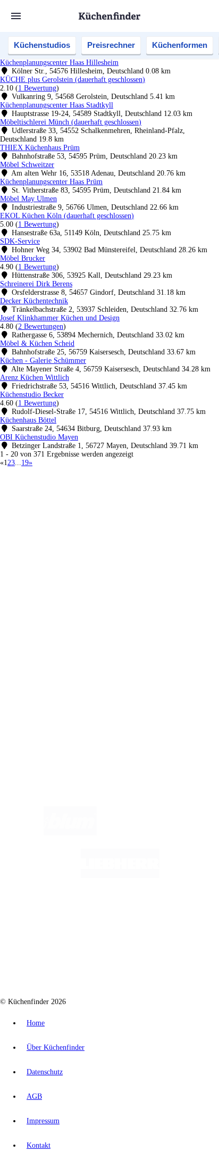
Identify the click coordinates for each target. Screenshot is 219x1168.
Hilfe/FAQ (37, 606)
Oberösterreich (183, 509)
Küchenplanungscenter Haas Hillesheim (59, 63)
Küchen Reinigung (49, 580)
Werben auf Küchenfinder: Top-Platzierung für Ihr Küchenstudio (119, 652)
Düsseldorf (52, 518)
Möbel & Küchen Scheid (37, 343)
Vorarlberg (148, 509)
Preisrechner (111, 44)
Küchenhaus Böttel (28, 420)
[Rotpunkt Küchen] (69, 961)
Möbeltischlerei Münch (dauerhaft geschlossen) (70, 122)
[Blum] (70, 833)
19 (25, 463)
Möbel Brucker (22, 258)
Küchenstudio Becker (32, 395)
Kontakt (38, 1145)
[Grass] (158, 833)
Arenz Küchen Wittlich (34, 378)
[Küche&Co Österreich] (147, 961)
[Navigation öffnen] (16, 16)
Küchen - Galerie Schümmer (43, 361)
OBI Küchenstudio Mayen (39, 437)
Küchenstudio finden (52, 492)
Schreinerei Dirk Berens (36, 284)
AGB (34, 1096)
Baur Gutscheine (74, 535)
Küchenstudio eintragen (56, 661)
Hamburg (93, 509)
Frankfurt (81, 518)
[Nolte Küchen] (173, 918)
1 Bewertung (37, 88)
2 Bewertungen (40, 326)
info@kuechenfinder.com (38, 706)
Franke (145, 518)
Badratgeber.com (46, 614)
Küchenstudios (42, 44)
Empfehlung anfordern (55, 500)
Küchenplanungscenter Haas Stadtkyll (56, 105)
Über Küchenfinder (50, 597)
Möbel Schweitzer (27, 165)
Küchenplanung (44, 572)
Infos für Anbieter (48, 644)
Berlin (70, 509)
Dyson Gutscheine (178, 526)
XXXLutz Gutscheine (123, 526)
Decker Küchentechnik (34, 301)
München (120, 509)
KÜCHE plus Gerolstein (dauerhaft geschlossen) (72, 80)
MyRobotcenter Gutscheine (132, 535)
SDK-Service (20, 241)
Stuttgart (122, 518)
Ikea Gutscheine (73, 526)
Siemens (168, 518)
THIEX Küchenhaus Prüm (40, 148)
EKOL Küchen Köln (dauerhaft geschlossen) (67, 216)
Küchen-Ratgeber (47, 589)
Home (36, 1023)
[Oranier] (86, 918)
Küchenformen (179, 44)
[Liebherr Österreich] (120, 876)
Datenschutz (45, 1072)
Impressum (43, 1121)
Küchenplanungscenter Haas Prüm (51, 182)
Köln (102, 518)
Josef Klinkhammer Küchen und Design (60, 318)
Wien (28, 518)
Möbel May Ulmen (28, 199)
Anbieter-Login (52, 669)
